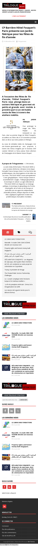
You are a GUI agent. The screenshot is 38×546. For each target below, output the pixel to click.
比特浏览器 (12, 545)
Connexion (5, 526)
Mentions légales (7, 501)
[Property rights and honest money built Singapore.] (6, 349)
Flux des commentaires (9, 532)
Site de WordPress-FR (8, 536)
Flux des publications (8, 529)
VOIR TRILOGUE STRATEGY (14, 314)
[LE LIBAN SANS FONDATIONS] (6, 327)
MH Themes (31, 542)
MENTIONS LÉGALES (9, 493)
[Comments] (30, 232)
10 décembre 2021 (9, 41)
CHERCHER (23, 400)
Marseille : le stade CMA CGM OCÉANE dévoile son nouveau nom (22, 335)
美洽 (17, 545)
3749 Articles (29, 164)
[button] (35, 21)
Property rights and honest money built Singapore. (22, 346)
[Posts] (7, 232)
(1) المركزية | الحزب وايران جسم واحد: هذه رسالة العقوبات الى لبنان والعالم (24, 356)
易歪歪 (2, 545)
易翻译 (6, 545)
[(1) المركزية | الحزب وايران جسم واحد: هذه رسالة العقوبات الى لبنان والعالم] (6, 359)
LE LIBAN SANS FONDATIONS (15, 239)
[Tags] (19, 232)
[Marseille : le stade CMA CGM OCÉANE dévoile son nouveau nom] (6, 337)
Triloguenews (22, 41)
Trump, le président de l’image (14, 270)
